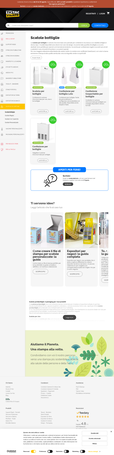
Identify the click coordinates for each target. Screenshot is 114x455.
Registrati (91, 13)
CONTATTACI (99, 25)
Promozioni (9, 33)
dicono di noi (10, 389)
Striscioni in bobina (12, 56)
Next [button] (105, 249)
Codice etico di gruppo (12, 401)
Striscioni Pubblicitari (13, 50)
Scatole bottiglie (10, 112)
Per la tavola (10, 149)
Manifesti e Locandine (13, 61)
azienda (8, 387)
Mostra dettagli (93, 451)
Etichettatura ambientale (83, 393)
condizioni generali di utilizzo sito (50, 387)
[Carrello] (108, 13)
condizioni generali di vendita (49, 389)
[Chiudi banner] (111, 431)
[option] (47, 249)
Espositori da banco (13, 101)
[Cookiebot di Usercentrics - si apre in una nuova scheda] (11, 451)
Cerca (84, 25)
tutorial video (80, 391)
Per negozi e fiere (11, 144)
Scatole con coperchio (11, 119)
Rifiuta (95, 443)
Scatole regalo (9, 115)
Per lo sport (10, 39)
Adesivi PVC (9, 72)
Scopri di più (36, 58)
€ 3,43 (96, 111)
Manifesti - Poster (11, 418)
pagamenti (51, 391)
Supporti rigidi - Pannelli (13, 412)
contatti (8, 391)
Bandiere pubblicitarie (13, 78)
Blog (7, 395)
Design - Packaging (46, 423)
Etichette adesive (12, 67)
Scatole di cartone (12, 106)
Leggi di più (69, 317)
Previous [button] (34, 249)
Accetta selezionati (94, 438)
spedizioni (44, 391)
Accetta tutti (94, 433)
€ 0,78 (43, 111)
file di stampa (80, 387)
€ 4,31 (43, 160)
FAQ (77, 389)
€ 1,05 (69, 111)
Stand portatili (11, 89)
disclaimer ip (44, 397)
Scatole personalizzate (11, 122)
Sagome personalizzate (14, 128)
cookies (48, 393)
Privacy (43, 393)
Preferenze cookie (46, 395)
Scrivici (68, 184)
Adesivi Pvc (9, 421)
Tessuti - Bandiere (12, 84)
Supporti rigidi (11, 44)
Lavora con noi (10, 393)
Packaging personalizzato (15, 134)
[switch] (50, 450)
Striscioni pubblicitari (12, 414)
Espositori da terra (13, 95)
